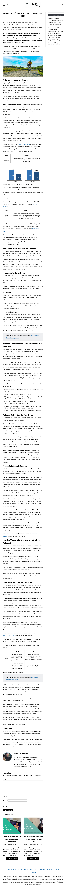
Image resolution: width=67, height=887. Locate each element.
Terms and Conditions (45, 869)
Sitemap (33, 873)
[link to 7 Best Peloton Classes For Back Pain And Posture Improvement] (12, 825)
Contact (56, 869)
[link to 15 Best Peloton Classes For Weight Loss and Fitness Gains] (33, 825)
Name (5, 796)
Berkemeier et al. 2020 (23, 144)
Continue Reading (12, 858)
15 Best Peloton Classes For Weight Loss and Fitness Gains (33, 839)
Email (5, 800)
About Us (11, 869)
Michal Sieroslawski (21, 754)
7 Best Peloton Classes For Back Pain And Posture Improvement (12, 839)
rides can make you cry (9, 635)
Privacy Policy (33, 869)
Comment (6, 779)
